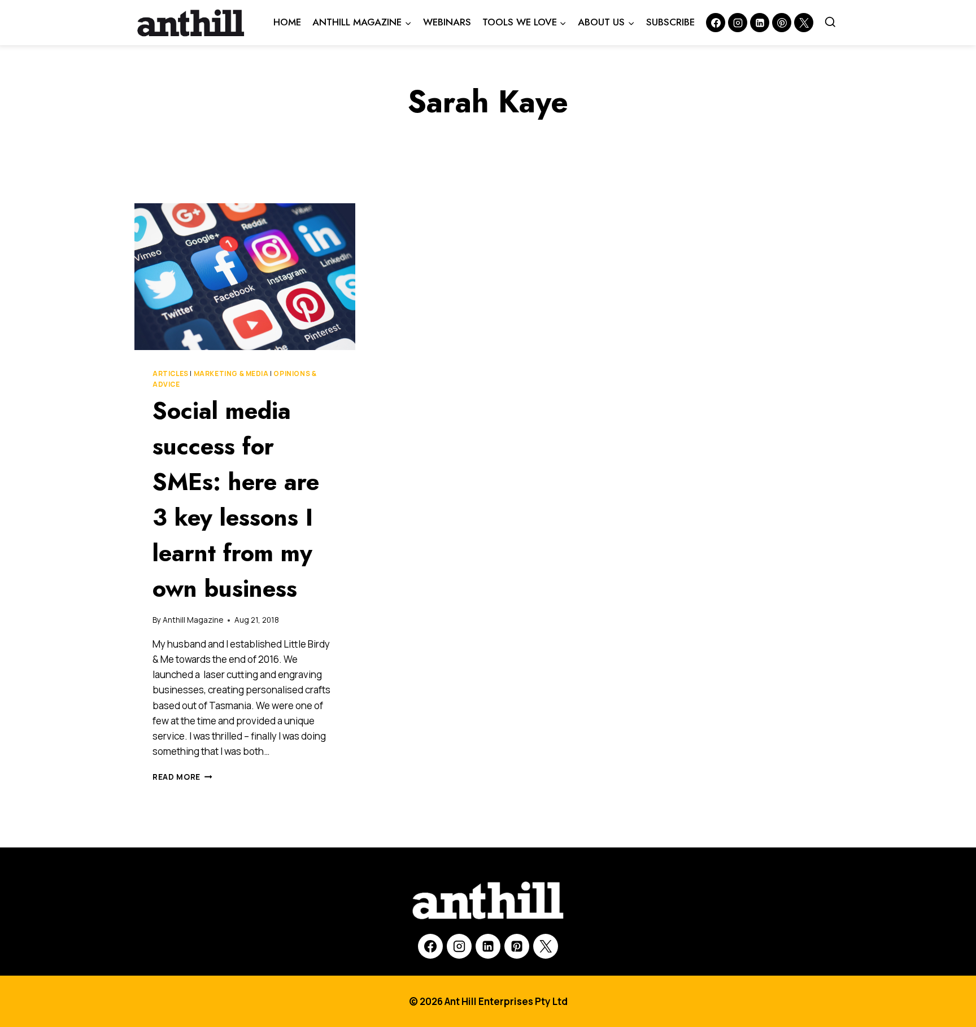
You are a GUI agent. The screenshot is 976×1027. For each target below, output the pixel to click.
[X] (545, 946)
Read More (182, 777)
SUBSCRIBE (670, 22)
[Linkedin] (759, 22)
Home (287, 22)
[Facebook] (715, 22)
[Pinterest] (781, 22)
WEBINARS (447, 22)
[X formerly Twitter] (803, 22)
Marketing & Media (231, 373)
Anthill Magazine (193, 620)
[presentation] (244, 276)
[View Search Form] (830, 22)
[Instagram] (737, 22)
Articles (170, 373)
